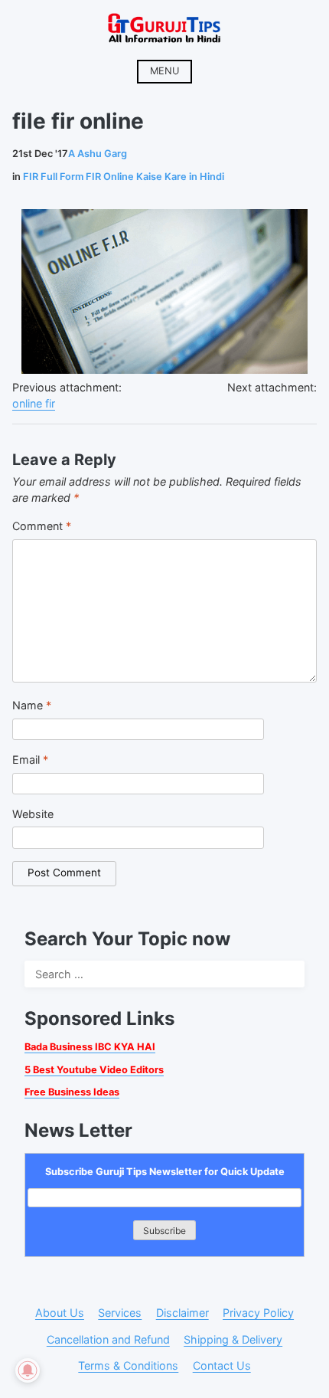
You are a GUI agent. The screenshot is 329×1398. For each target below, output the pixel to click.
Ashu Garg (97, 153)
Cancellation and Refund (108, 1339)
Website (33, 813)
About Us (59, 1312)
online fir (33, 403)
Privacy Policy (258, 1312)
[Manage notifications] (27, 1370)
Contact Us (222, 1365)
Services (120, 1312)
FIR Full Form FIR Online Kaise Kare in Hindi (123, 176)
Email (30, 759)
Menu (164, 71)
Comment (41, 525)
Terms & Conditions (128, 1365)
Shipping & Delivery (233, 1339)
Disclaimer (182, 1312)
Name (31, 705)
